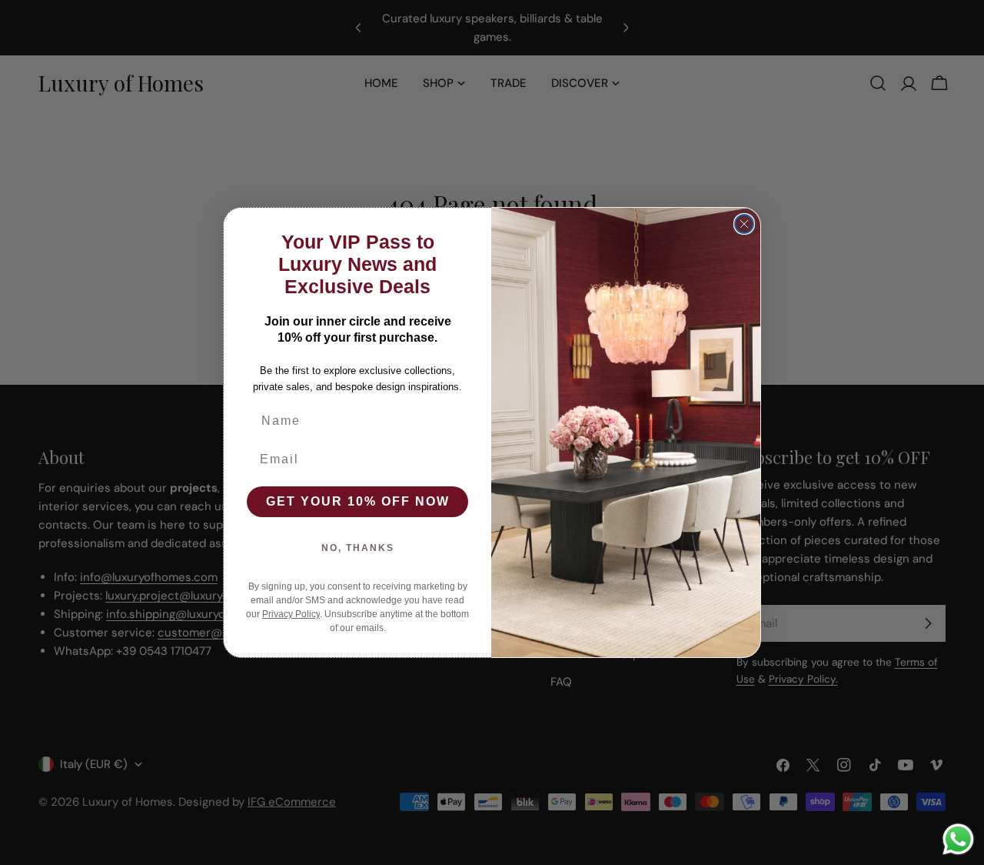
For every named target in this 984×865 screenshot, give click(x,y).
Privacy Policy (291, 614)
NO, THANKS (357, 548)
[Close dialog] (744, 224)
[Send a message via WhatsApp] (958, 839)
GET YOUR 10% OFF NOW (358, 501)
